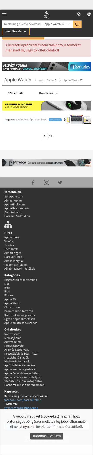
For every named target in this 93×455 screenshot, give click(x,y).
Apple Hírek (11, 237)
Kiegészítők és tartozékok (20, 280)
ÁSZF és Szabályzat (16, 350)
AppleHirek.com (14, 205)
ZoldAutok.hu (13, 212)
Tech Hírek (11, 249)
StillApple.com (13, 197)
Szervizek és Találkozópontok (23, 381)
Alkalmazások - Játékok (19, 269)
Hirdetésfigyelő (14, 346)
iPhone (8, 295)
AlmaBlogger (12, 253)
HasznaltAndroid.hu (17, 216)
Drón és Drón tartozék (18, 311)
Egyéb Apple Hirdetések (19, 319)
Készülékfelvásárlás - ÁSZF (21, 354)
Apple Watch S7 (54, 24)
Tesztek (9, 245)
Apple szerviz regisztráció (20, 369)
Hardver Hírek (13, 257)
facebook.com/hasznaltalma (22, 400)
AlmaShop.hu (13, 201)
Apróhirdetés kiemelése (19, 365)
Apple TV (10, 299)
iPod (7, 291)
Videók (8, 241)
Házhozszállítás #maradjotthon (24, 385)
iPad (7, 288)
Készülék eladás (16, 31)
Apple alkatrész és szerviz (20, 323)
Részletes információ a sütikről (59, 426)
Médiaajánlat (12, 338)
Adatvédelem (13, 342)
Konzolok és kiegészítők (19, 315)
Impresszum (12, 334)
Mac (6, 284)
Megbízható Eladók (16, 358)
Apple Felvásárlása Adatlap (21, 373)
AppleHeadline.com (17, 208)
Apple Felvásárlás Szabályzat (23, 377)
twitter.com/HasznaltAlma (21, 408)
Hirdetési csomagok (17, 361)
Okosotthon (12, 307)
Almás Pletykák (14, 261)
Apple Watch (12, 303)
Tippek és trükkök (15, 265)
